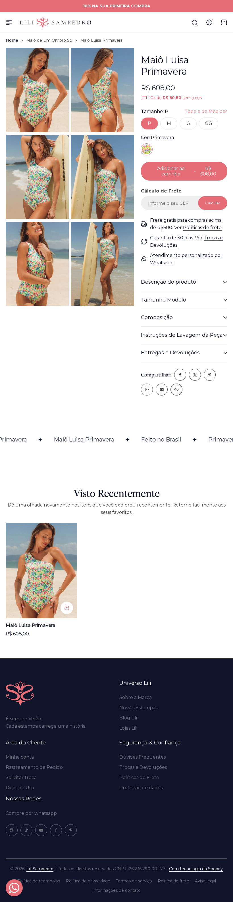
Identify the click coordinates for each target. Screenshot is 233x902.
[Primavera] (146, 149)
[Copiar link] (176, 389)
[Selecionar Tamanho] (67, 608)
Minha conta (20, 757)
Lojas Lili (128, 728)
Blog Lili (128, 718)
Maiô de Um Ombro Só (49, 40)
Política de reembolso (38, 881)
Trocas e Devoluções (143, 767)
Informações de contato (116, 890)
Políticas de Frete (139, 777)
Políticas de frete (202, 227)
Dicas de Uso (20, 787)
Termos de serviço (134, 881)
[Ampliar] (37, 90)
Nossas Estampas (138, 707)
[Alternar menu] (9, 22)
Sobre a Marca (135, 697)
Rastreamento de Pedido (34, 767)
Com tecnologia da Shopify (196, 868)
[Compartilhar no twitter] (195, 375)
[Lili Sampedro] (55, 22)
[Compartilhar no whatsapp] (147, 389)
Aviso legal (205, 881)
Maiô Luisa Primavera (30, 625)
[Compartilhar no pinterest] (210, 375)
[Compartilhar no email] (162, 389)
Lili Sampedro (39, 868)
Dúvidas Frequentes (142, 757)
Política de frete (173, 881)
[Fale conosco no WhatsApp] (14, 887)
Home (12, 40)
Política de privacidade (88, 881)
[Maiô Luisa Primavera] (41, 570)
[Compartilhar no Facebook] (180, 375)
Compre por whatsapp (31, 813)
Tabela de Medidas (206, 111)
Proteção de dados (141, 787)
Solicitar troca (21, 777)
